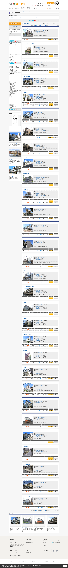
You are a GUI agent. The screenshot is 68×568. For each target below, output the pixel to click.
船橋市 (39, 241)
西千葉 (21, 17)
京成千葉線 (37, 32)
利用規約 (33, 561)
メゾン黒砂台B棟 (26, 76)
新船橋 (41, 242)
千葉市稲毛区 (40, 78)
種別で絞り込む (15, 26)
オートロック (12, 86)
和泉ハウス (11, 527)
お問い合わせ (51, 3)
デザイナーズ (12, 103)
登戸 (42, 466)
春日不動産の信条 (56, 542)
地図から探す (12, 540)
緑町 (42, 320)
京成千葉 (41, 435)
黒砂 (42, 304)
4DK (16, 50)
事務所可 (12, 74)
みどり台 (41, 48)
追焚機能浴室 (12, 83)
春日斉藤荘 (25, 350)
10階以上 (12, 96)
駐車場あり (12, 93)
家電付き (12, 92)
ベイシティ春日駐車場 (27, 496)
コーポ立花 (25, 318)
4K (10, 50)
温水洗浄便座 (12, 84)
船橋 (37, 17)
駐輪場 (11, 107)
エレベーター (12, 81)
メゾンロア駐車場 (26, 464)
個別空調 (12, 105)
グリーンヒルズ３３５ (27, 334)
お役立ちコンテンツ (13, 550)
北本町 (41, 241)
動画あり (17, 70)
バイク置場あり (13, 106)
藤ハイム (25, 92)
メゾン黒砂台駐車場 (27, 480)
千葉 (12, 17)
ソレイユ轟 (25, 207)
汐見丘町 (43, 94)
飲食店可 (12, 102)
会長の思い (45, 542)
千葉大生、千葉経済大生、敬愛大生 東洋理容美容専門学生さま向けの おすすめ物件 (17, 545)
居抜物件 (12, 104)
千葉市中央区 (40, 30)
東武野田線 (37, 242)
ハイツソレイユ (26, 157)
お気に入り (43, 8)
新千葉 (43, 30)
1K (16, 44)
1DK (11, 45)
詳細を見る (50, 39)
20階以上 (12, 97)
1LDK (17, 45)
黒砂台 (43, 78)
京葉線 (37, 291)
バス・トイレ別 (13, 82)
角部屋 (11, 89)
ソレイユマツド (26, 189)
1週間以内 (17, 67)
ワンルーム (12, 44)
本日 (16, 66)
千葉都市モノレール (39, 130)
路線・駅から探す (13, 542)
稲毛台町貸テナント (37, 527)
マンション (16, 31)
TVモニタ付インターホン (14, 87)
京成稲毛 (41, 292)
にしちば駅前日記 (35, 8)
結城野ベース (12, 176)
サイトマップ (18, 561)
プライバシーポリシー (26, 561)
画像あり (11, 70)
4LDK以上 (11, 51)
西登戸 (41, 98)
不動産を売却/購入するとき (15, 555)
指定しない (12, 66)
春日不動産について (45, 539)
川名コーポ (25, 367)
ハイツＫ (25, 141)
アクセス (44, 545)
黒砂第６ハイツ (26, 302)
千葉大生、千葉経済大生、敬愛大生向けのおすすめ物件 (15, 91)
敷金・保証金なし (13, 36)
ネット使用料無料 (13, 85)
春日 (42, 62)
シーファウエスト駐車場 (27, 430)
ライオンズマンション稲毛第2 (28, 43)
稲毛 (29, 17)
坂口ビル (25, 270)
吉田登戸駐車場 (26, 446)
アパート (11, 31)
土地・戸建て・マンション (31, 540)
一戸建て (11, 32)
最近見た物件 (50, 8)
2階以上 (12, 94)
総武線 (37, 31)
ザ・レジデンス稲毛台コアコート (29, 286)
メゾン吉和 (25, 60)
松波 (42, 128)
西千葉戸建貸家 (26, 173)
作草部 (44, 130)
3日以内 (11, 67)
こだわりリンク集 (13, 552)
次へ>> (56, 25)
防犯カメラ (12, 88)
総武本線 (37, 179)
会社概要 (44, 540)
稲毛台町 (43, 417)
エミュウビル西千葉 (27, 383)
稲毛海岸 (39, 291)
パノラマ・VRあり (13, 71)
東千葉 (40, 179)
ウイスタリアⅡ (12, 159)
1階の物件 (12, 95)
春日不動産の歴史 (56, 540)
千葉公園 (44, 147)
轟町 (42, 191)
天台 (43, 226)
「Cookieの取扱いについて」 (11, 566)
